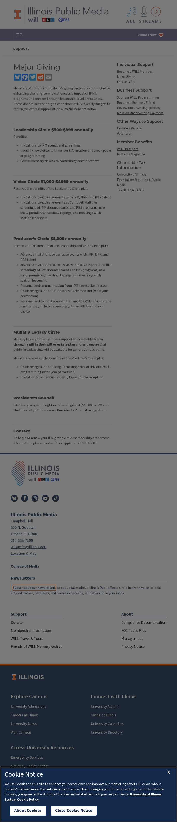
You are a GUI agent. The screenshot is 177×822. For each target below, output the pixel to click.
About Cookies (28, 811)
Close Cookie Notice (73, 811)
